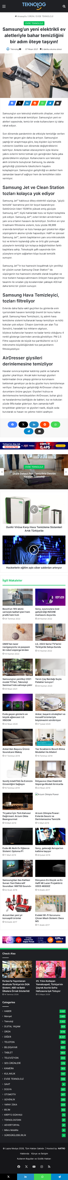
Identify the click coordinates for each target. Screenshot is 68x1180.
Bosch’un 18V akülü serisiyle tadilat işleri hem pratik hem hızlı (16, 611)
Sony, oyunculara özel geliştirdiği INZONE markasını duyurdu (47, 611)
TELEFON (9, 1042)
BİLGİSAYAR (10, 1047)
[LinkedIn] (26, 103)
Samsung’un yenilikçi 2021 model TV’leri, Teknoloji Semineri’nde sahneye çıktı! (17, 682)
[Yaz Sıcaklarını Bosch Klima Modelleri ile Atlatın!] (50, 737)
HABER (7, 1011)
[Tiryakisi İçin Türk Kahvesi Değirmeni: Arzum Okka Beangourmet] (18, 801)
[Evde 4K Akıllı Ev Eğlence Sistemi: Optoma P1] (18, 836)
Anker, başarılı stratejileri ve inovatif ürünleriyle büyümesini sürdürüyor (50, 717)
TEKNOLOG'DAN (12, 1120)
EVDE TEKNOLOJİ (44, 16)
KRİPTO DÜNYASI (13, 1115)
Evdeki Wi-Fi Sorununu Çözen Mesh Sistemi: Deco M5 (49, 918)
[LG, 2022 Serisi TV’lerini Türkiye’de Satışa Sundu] (50, 632)
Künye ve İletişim (39, 1153)
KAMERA (9, 1068)
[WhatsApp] (41, 103)
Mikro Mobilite (11, 1130)
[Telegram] (49, 103)
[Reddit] (34, 103)
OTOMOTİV (10, 1094)
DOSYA (8, 1089)
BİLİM (7, 1109)
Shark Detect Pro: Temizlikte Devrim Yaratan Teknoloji (34, 475)
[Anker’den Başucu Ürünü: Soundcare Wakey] (18, 737)
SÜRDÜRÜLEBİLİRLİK (15, 1135)
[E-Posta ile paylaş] (57, 103)
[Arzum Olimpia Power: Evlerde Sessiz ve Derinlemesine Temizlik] (50, 801)
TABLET (8, 1052)
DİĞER (7, 1036)
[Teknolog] (34, 6)
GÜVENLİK (9, 1099)
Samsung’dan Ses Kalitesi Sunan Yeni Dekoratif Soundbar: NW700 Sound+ (17, 883)
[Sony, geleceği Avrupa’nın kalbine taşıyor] (50, 836)
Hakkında (24, 1153)
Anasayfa (21, 16)
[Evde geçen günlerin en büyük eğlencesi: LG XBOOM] (18, 702)
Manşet (8, 1016)
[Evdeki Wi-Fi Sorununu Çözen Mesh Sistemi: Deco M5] (50, 903)
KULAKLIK (9, 1073)
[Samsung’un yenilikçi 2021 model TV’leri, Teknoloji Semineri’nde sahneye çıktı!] (18, 667)
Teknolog (14, 49)
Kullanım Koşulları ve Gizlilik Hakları (34, 1158)
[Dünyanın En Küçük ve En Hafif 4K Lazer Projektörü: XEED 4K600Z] (50, 868)
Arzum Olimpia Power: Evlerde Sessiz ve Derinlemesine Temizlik (47, 816)
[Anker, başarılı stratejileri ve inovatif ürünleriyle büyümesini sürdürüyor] (50, 702)
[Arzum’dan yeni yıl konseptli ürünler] (18, 903)
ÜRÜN (31, 16)
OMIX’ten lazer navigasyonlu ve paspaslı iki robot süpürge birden (16, 647)
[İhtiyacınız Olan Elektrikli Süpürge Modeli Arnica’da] (50, 769)
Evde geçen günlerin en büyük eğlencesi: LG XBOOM (15, 717)
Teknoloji (8, 1021)
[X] (19, 103)
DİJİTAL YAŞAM (12, 1026)
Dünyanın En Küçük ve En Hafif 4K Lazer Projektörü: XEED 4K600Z (49, 883)
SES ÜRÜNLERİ (12, 1063)
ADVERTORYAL (12, 1125)
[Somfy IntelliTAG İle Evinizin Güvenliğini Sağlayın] (18, 769)
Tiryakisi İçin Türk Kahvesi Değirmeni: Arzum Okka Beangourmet (17, 816)
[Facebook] (11, 103)
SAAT (7, 1084)
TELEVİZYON (11, 1057)
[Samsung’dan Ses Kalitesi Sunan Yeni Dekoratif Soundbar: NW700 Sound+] (18, 868)
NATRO (61, 1148)
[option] (34, 471)
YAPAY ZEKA (10, 1104)
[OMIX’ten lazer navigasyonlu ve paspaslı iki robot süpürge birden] (18, 632)
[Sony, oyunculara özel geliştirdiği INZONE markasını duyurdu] (50, 597)
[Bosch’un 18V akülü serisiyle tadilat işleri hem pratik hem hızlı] (18, 597)
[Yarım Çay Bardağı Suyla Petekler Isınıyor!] (50, 667)
